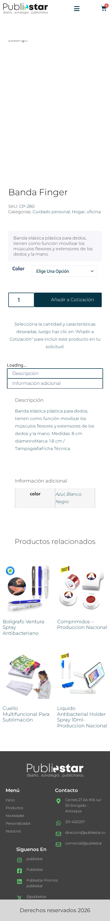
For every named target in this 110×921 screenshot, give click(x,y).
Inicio (10, 800)
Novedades (15, 815)
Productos (14, 807)
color (18, 268)
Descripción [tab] (25, 373)
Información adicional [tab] (36, 383)
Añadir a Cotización (72, 299)
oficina (94, 211)
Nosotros (13, 831)
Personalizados (18, 823)
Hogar (78, 211)
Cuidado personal (51, 211)
